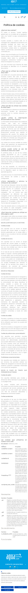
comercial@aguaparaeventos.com (18, 8)
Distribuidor (23, 4)
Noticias (17, 4)
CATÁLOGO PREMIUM (14, 11)
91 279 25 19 (5, 8)
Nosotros (3, 4)
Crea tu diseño (10, 4)
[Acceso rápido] (18, 17)
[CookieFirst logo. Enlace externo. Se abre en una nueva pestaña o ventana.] (1, 571)
